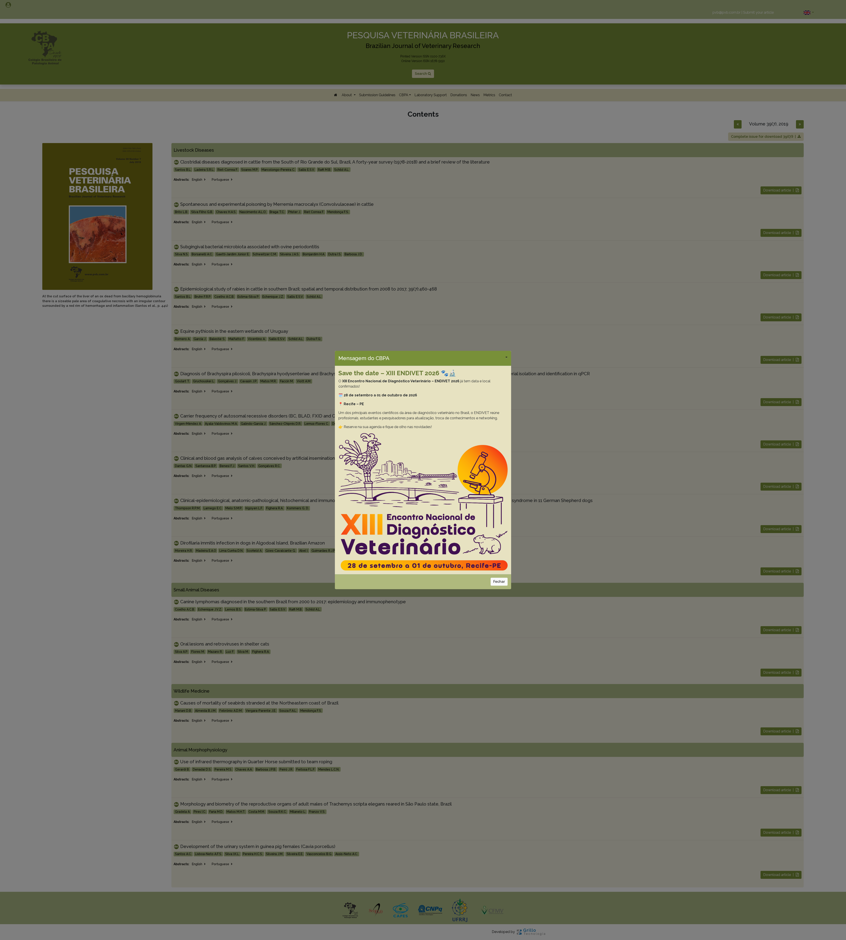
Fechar (499, 581)
